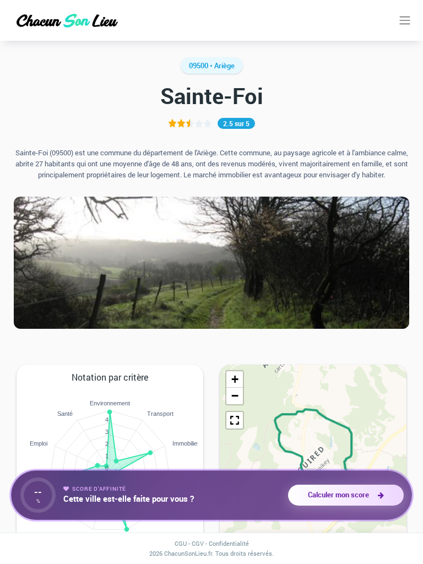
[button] (234, 379)
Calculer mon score (340, 495)
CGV (198, 543)
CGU (181, 543)
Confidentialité (229, 543)
